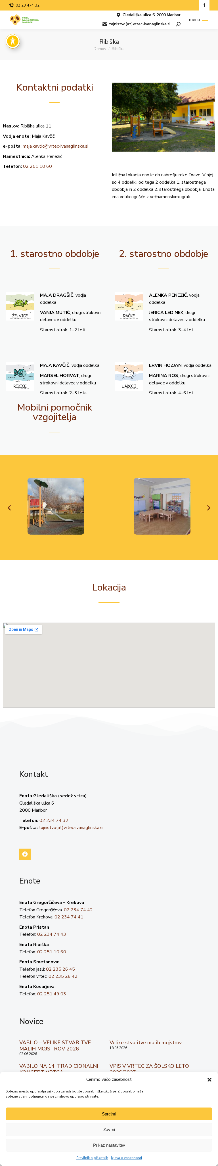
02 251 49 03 (51, 994)
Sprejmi (109, 1113)
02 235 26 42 (63, 976)
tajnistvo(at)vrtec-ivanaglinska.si (139, 24)
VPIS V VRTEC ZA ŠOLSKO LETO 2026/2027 (149, 1069)
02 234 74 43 (51, 934)
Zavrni (109, 1129)
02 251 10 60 (37, 166)
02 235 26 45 (60, 969)
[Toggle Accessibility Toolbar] (13, 41)
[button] (209, 1080)
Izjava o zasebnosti (126, 1157)
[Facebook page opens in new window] (204, 5)
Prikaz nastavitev (109, 1145)
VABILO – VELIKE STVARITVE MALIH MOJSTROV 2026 (55, 1045)
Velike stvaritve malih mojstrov (146, 1042)
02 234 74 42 (78, 910)
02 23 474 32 (27, 5)
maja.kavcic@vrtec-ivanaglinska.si (55, 146)
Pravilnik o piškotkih (92, 1157)
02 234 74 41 (68, 917)
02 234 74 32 (53, 820)
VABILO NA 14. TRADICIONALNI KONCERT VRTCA (58, 1069)
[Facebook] (25, 854)
